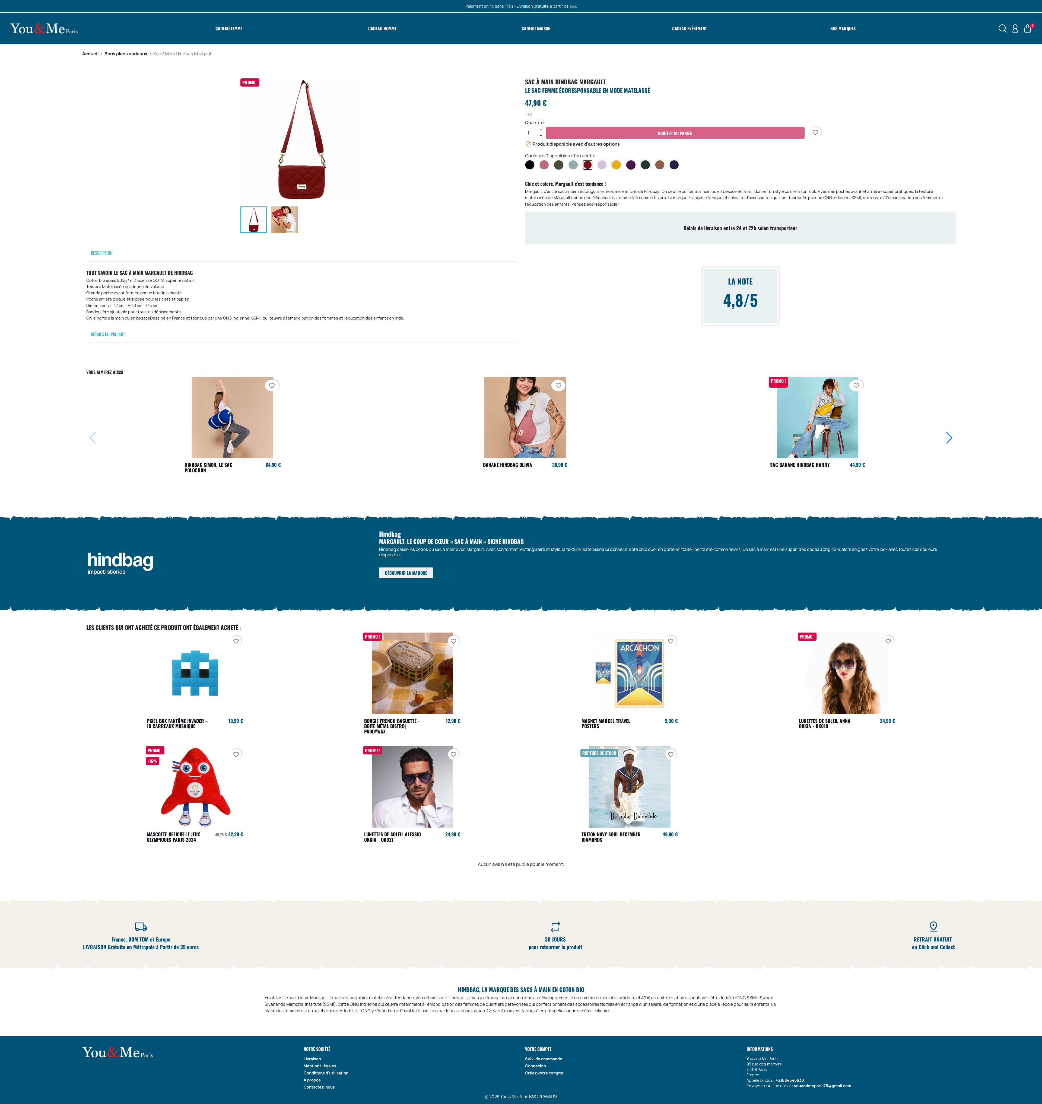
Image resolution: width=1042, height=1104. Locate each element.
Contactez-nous (319, 1087)
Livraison (312, 1058)
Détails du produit (108, 334)
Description (101, 253)
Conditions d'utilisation (326, 1073)
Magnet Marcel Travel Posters (606, 723)
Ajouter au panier (675, 133)
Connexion (535, 1065)
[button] (949, 438)
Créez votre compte (544, 1073)
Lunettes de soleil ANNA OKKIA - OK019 (824, 723)
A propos (312, 1080)
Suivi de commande (543, 1058)
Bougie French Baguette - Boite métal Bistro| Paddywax (392, 726)
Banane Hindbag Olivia (507, 464)
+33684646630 (790, 1080)
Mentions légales (320, 1065)
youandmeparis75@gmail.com (822, 1085)
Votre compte (538, 1049)
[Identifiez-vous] (1015, 28)
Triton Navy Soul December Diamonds (611, 837)
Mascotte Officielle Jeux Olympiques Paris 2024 (173, 837)
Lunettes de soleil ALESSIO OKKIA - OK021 (392, 837)
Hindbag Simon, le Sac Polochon (208, 467)
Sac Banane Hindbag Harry (800, 464)
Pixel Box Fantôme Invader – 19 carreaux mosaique (177, 723)
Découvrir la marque (406, 573)
